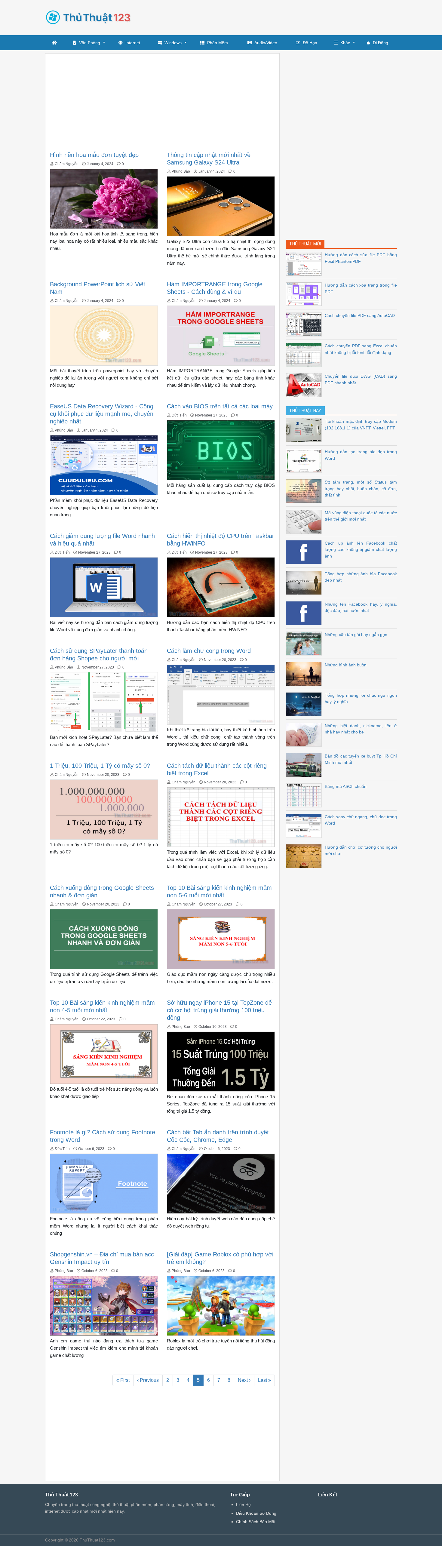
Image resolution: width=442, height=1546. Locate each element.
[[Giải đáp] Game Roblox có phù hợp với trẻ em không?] (221, 1305)
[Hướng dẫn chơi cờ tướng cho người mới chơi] (305, 855)
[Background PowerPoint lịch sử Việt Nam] (104, 335)
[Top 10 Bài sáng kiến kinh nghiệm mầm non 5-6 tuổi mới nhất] (221, 938)
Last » (264, 1380)
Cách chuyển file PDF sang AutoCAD (360, 315)
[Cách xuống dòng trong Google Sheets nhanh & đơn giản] (104, 938)
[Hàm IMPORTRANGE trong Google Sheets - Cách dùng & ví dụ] (221, 335)
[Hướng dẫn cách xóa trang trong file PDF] (305, 293)
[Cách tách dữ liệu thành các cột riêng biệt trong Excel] (221, 816)
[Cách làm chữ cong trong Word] (221, 694)
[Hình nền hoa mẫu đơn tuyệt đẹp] (104, 198)
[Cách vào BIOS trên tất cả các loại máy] (221, 449)
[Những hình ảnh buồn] (305, 673)
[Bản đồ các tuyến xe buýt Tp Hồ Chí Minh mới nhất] (305, 764)
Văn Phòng (89, 42)
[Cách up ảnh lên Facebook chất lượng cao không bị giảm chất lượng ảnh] (305, 551)
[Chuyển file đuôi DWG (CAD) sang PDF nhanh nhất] (305, 384)
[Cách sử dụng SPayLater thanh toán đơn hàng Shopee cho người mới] (104, 701)
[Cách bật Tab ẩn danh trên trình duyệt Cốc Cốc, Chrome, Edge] (221, 1183)
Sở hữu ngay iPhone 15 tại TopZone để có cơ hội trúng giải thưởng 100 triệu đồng (219, 1010)
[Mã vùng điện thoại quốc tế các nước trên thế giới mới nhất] (305, 521)
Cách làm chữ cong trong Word (209, 650)
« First (123, 1380)
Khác (345, 42)
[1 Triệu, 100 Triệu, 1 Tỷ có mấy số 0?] (104, 809)
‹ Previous (148, 1380)
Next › (244, 1380)
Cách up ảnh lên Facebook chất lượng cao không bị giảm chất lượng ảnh (361, 549)
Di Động (380, 42)
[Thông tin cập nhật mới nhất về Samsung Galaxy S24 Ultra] (221, 205)
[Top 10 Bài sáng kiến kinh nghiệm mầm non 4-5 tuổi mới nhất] (104, 1053)
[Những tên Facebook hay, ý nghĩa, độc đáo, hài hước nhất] (305, 612)
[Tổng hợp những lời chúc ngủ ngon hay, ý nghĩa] (305, 703)
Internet (132, 42)
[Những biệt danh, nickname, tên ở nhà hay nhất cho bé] (305, 734)
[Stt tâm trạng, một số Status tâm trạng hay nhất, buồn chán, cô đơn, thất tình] (305, 490)
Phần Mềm (217, 42)
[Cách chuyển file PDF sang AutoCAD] (305, 324)
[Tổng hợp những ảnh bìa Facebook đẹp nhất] (305, 582)
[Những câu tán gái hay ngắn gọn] (305, 643)
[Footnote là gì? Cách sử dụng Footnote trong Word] (104, 1183)
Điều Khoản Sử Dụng (256, 1513)
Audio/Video (265, 42)
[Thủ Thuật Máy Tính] (90, 16)
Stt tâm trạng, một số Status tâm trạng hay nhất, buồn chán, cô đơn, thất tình (361, 488)
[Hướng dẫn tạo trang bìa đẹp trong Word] (305, 460)
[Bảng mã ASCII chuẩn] (305, 795)
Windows (173, 42)
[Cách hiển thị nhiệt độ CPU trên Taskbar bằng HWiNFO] (221, 586)
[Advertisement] (287, 16)
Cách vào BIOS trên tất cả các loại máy (220, 406)
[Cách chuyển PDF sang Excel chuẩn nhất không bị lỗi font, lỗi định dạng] (305, 354)
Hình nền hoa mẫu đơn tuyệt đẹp (94, 155)
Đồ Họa (310, 42)
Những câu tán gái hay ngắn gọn (356, 634)
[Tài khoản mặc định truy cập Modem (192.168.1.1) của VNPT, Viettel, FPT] (305, 429)
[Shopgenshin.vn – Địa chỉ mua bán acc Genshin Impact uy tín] (104, 1305)
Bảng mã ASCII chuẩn (346, 786)
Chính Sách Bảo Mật (255, 1521)
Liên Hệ (243, 1504)
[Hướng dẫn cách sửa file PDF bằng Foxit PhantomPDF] (305, 263)
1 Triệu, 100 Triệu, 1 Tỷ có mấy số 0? (100, 765)
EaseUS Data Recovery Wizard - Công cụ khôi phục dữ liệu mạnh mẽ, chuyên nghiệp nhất (101, 414)
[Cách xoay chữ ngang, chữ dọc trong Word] (305, 825)
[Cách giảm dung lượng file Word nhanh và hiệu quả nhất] (104, 586)
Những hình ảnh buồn (346, 664)
